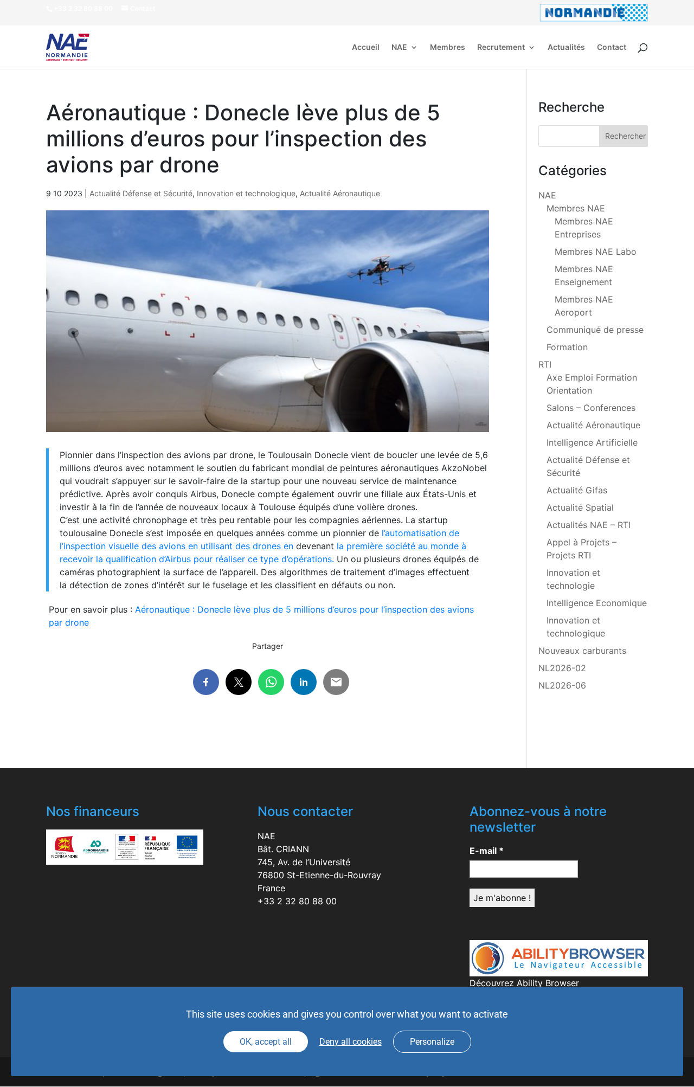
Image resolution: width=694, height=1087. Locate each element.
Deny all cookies (350, 1042)
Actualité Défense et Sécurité (140, 193)
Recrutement (501, 47)
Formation (567, 347)
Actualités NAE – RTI (589, 524)
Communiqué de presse (595, 329)
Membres (447, 47)
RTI (544, 364)
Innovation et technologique (246, 193)
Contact (611, 47)
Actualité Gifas (577, 490)
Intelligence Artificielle (592, 442)
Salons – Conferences (591, 407)
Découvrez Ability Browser (524, 982)
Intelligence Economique (597, 602)
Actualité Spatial (580, 507)
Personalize (432, 1042)
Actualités (566, 47)
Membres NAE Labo (596, 251)
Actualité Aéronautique (340, 193)
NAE (399, 47)
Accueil (366, 47)
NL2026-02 (562, 668)
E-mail (487, 850)
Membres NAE (576, 208)
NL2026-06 (562, 685)
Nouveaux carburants (582, 650)
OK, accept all (266, 1042)
